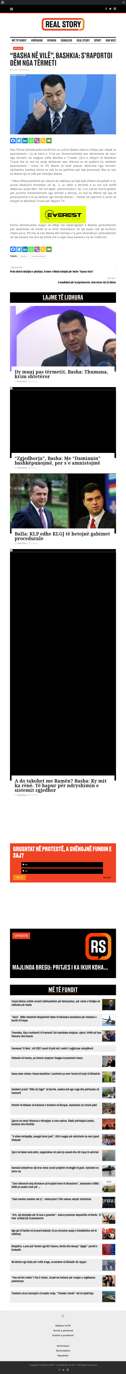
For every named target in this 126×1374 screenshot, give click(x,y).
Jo (26, 871)
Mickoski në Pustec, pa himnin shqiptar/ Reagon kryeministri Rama (47, 1058)
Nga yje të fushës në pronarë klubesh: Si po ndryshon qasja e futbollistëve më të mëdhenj (54, 1232)
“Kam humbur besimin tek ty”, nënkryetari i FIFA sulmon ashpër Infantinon (51, 1199)
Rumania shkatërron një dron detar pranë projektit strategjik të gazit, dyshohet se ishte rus (55, 1169)
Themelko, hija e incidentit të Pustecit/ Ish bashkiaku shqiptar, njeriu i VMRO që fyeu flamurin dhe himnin (56, 1034)
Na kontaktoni (63, 1350)
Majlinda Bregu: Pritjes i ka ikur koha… (60, 967)
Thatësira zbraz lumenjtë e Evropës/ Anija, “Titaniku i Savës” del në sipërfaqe (52, 1293)
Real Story (83, 40)
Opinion (51, 40)
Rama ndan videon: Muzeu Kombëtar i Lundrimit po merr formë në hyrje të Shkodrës (56, 1073)
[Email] (49, 140)
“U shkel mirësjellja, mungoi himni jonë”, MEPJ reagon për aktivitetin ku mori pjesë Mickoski (55, 1138)
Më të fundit (19, 40)
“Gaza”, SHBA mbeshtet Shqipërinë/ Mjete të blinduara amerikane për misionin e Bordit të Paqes (54, 1019)
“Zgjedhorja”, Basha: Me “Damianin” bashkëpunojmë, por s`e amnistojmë (57, 460)
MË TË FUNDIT (63, 990)
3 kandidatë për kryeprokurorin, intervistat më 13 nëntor (87, 282)
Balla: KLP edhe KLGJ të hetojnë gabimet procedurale (62, 536)
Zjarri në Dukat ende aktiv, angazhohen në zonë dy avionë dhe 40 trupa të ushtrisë (55, 1152)
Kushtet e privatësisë (63, 1335)
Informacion (63, 1346)
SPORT (97, 40)
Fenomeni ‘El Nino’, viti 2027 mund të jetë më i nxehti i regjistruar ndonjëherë (52, 1048)
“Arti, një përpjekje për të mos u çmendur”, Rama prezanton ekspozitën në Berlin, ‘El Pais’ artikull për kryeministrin (56, 1217)
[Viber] (37, 140)
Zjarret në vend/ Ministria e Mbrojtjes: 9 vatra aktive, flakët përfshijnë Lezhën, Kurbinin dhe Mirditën (53, 1123)
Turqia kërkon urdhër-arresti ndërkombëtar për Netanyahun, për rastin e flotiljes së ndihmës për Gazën (56, 1003)
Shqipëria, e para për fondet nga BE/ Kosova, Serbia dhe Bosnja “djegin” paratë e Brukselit (54, 1248)
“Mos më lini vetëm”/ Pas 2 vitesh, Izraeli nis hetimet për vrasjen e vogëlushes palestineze (53, 1279)
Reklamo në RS (63, 1325)
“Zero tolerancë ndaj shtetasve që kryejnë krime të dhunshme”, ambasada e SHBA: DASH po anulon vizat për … (55, 1185)
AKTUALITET (18, 48)
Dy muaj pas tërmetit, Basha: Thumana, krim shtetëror (61, 374)
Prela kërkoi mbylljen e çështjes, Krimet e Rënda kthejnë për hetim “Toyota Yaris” (52, 271)
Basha (24, 256)
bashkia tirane (38, 256)
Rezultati (107, 877)
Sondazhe (66, 40)
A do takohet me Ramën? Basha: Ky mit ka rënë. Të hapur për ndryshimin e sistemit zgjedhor (61, 785)
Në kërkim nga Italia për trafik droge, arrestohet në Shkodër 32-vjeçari (49, 1262)
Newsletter (63, 1355)
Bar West (111, 40)
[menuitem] (2, 2)
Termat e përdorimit (63, 1330)
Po (26, 865)
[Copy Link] (43, 140)
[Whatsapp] (31, 140)
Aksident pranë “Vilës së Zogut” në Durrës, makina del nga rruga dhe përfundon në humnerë (55, 1091)
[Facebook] (13, 140)
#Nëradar (37, 40)
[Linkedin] (25, 140)
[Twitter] (19, 140)
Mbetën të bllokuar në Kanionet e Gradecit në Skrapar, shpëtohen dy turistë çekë (54, 1105)
